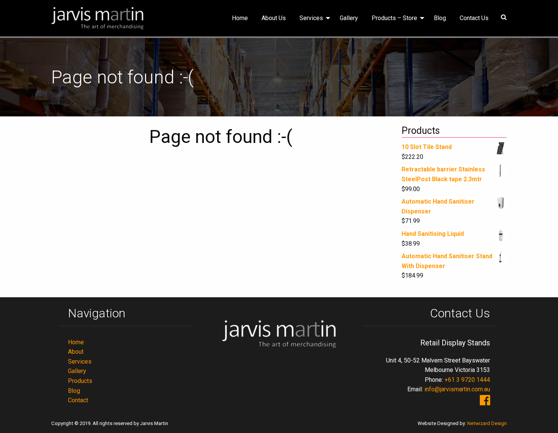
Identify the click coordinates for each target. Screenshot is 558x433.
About (76, 351)
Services (311, 18)
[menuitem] (240, 18)
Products (80, 380)
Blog (440, 18)
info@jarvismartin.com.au (457, 389)
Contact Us (474, 18)
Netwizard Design (487, 423)
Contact (78, 400)
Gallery (349, 18)
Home (240, 18)
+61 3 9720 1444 (467, 379)
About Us (274, 18)
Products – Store (394, 18)
